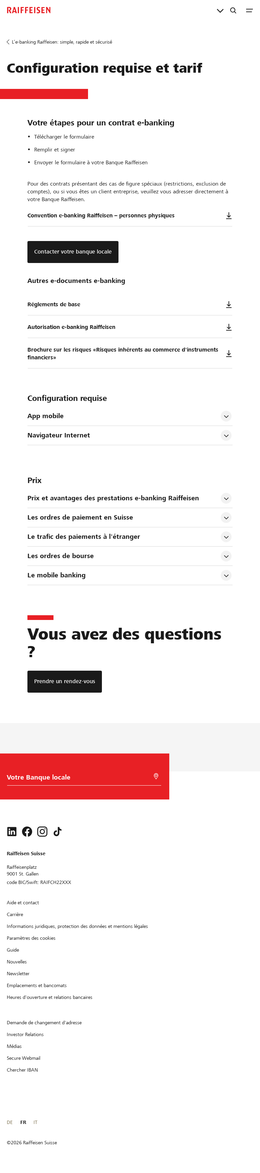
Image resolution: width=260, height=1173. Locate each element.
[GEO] (156, 776)
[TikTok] (57, 832)
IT (35, 1122)
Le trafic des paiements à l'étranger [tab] (83, 537)
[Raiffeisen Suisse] (29, 10)
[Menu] (249, 10)
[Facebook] (27, 832)
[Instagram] (42, 832)
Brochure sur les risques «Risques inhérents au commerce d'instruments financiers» (122, 353)
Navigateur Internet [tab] (58, 435)
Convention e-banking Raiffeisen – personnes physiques (101, 215)
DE (10, 1122)
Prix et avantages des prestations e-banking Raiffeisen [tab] (113, 498)
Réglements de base (53, 304)
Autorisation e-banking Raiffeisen (71, 327)
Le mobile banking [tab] (56, 575)
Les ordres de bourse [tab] (60, 556)
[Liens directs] (220, 10)
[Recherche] (233, 10)
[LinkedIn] (12, 832)
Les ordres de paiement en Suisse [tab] (80, 517)
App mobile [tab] (45, 416)
